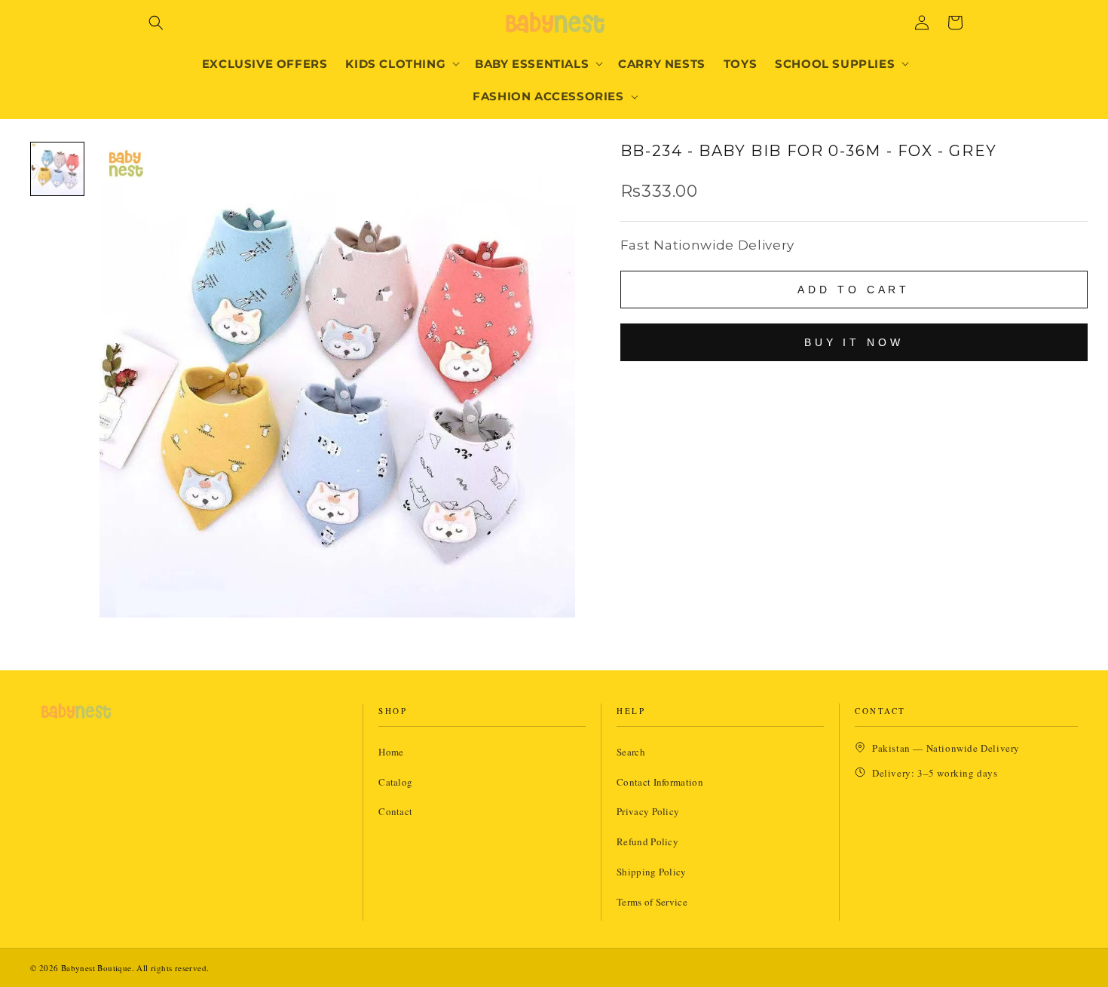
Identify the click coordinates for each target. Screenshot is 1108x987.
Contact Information (660, 782)
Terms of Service (652, 902)
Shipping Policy (652, 871)
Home (390, 752)
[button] (156, 22)
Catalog (395, 782)
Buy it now (854, 342)
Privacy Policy (648, 811)
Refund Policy (647, 841)
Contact (395, 811)
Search (631, 752)
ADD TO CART (853, 290)
